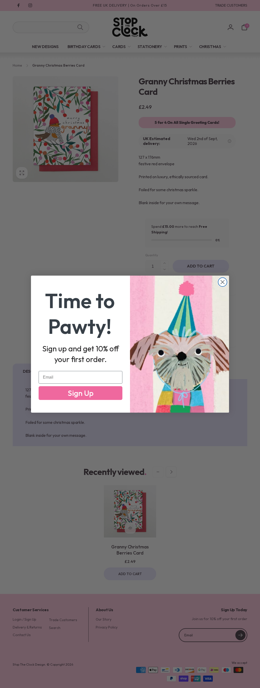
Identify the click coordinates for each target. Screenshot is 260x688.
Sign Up (80, 393)
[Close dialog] (222, 282)
